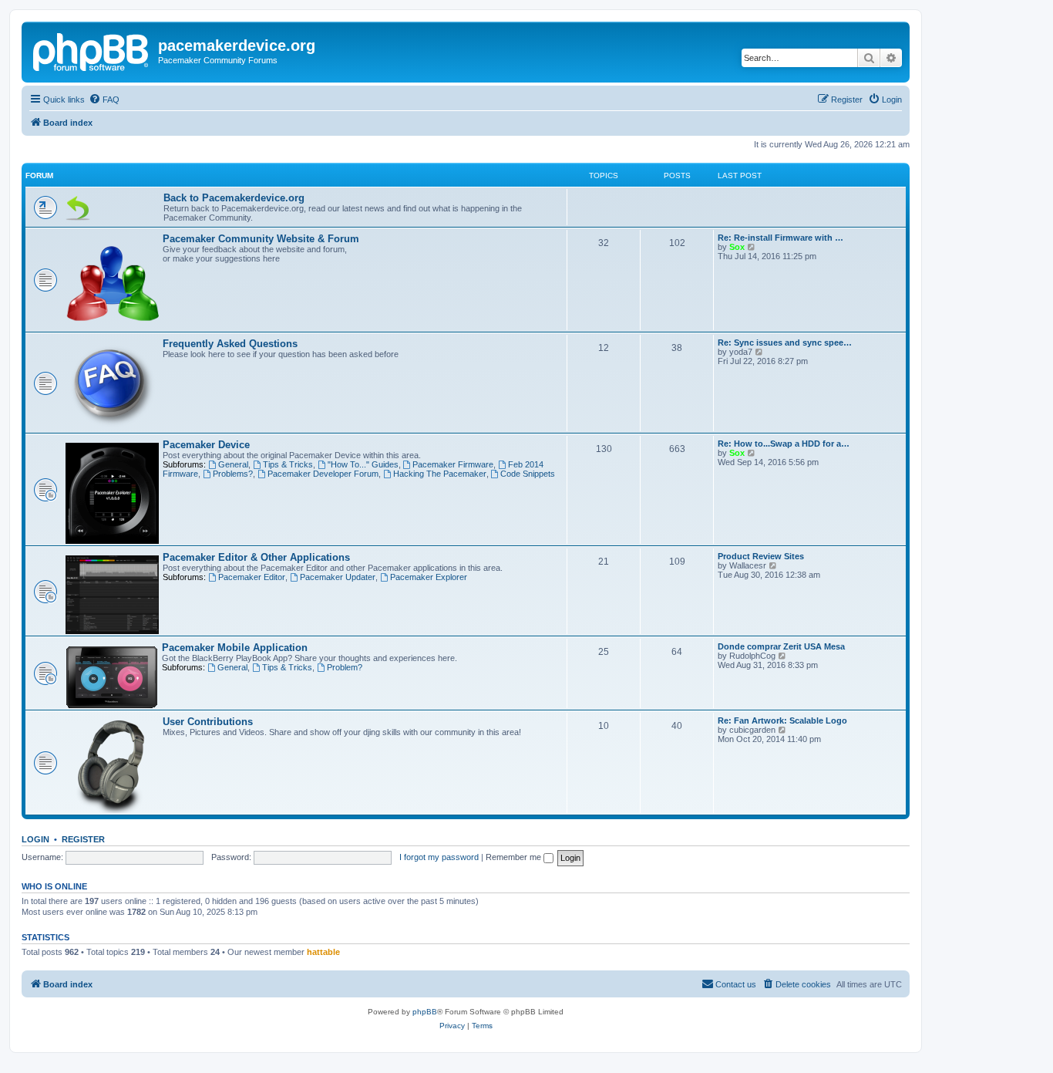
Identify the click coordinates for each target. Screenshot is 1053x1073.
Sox (737, 246)
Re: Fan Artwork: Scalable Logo (782, 720)
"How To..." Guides (363, 464)
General (233, 464)
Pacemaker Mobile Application (235, 647)
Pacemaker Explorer (428, 577)
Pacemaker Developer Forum (322, 473)
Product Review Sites (761, 556)
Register (83, 839)
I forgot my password (439, 857)
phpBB (424, 1011)
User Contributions (208, 721)
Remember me (514, 857)
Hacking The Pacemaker (439, 473)
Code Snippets (527, 473)
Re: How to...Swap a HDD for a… (783, 443)
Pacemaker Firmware (452, 464)
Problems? (233, 473)
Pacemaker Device (206, 444)
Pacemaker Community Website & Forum (261, 239)
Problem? (344, 667)
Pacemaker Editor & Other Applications (256, 557)
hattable (323, 952)
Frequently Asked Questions (230, 343)
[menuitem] (104, 99)
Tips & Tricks (288, 464)
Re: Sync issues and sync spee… (785, 342)
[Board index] (91, 50)
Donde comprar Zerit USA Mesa (781, 646)
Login (35, 839)
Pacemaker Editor (251, 577)
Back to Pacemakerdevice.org (233, 198)
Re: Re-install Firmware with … (780, 237)
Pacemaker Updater (337, 577)
